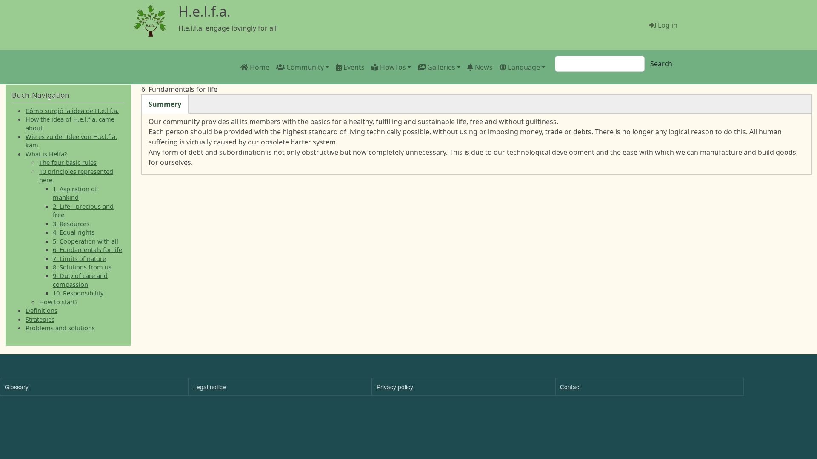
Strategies (40, 319)
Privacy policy (395, 386)
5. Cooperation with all (85, 241)
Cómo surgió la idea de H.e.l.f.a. (72, 110)
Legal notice (209, 386)
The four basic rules (68, 162)
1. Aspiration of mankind (75, 192)
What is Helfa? (46, 154)
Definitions (41, 310)
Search (661, 63)
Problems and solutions (60, 327)
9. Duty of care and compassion (80, 279)
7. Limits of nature (79, 258)
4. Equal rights (73, 232)
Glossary (17, 386)
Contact (570, 386)
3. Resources (71, 223)
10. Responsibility (78, 293)
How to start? (58, 302)
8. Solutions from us (82, 267)
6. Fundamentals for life (87, 249)
